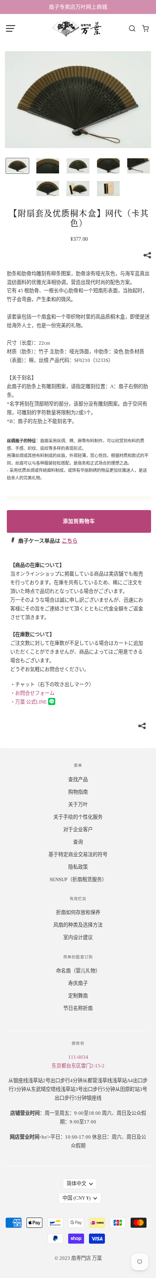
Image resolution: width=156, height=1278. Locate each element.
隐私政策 (78, 867)
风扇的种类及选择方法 (78, 925)
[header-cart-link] (145, 28)
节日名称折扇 (78, 1008)
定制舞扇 (78, 996)
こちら (70, 541)
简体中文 (76, 1183)
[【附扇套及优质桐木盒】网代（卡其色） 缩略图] (17, 165)
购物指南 (78, 792)
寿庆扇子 (78, 983)
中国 (76, 1198)
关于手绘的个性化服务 (78, 817)
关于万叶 (78, 804)
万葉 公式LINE (29, 702)
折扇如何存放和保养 (78, 912)
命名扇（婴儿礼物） (78, 971)
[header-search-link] (132, 28)
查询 (78, 842)
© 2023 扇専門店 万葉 (78, 1258)
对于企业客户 (78, 829)
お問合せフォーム (32, 693)
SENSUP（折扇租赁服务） (78, 879)
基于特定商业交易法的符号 (78, 854)
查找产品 (78, 779)
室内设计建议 (78, 937)
